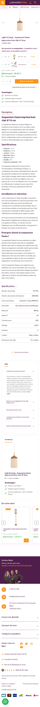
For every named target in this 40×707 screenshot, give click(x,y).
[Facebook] (21, 644)
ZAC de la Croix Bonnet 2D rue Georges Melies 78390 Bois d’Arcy (22, 606)
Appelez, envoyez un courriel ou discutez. (17, 566)
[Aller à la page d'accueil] (18, 2)
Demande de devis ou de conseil (23, 87)
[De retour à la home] (10, 7)
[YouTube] (21, 647)
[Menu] (2, 2)
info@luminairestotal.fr (17, 596)
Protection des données (30, 684)
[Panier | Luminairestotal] (38, 1)
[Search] (35, 3)
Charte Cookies (6, 686)
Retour (5, 7)
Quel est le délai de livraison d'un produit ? (18, 426)
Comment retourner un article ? (15, 371)
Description (7, 112)
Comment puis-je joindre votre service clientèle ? (17, 418)
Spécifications (8, 286)
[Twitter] (26, 644)
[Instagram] (31, 644)
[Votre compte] (30, 3)
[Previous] (3, 22)
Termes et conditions (8, 684)
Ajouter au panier (26, 81)
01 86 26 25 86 (14, 589)
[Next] (36, 22)
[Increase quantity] (10, 81)
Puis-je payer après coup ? (14, 410)
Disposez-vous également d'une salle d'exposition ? (17, 402)
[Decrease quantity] (3, 81)
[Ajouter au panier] (26, 540)
